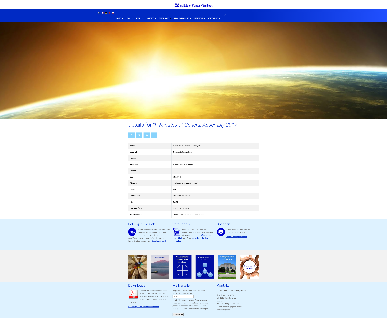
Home (118, 18)
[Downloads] (170, 18)
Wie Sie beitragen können (236, 237)
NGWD (138, 18)
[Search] (139, 135)
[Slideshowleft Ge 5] (227, 267)
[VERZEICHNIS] (219, 18)
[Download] (147, 135)
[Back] (154, 135)
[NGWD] (142, 18)
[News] (132, 18)
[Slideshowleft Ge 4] (205, 267)
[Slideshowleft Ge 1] (137, 267)
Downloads (164, 18)
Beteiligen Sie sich (159, 241)
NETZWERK (198, 18)
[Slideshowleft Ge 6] (249, 267)
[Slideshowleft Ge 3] (182, 267)
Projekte (150, 18)
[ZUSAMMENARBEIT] (190, 18)
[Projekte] (155, 18)
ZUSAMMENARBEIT (181, 18)
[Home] (122, 18)
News (128, 18)
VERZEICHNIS (213, 18)
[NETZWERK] (204, 18)
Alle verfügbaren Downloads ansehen (143, 306)
